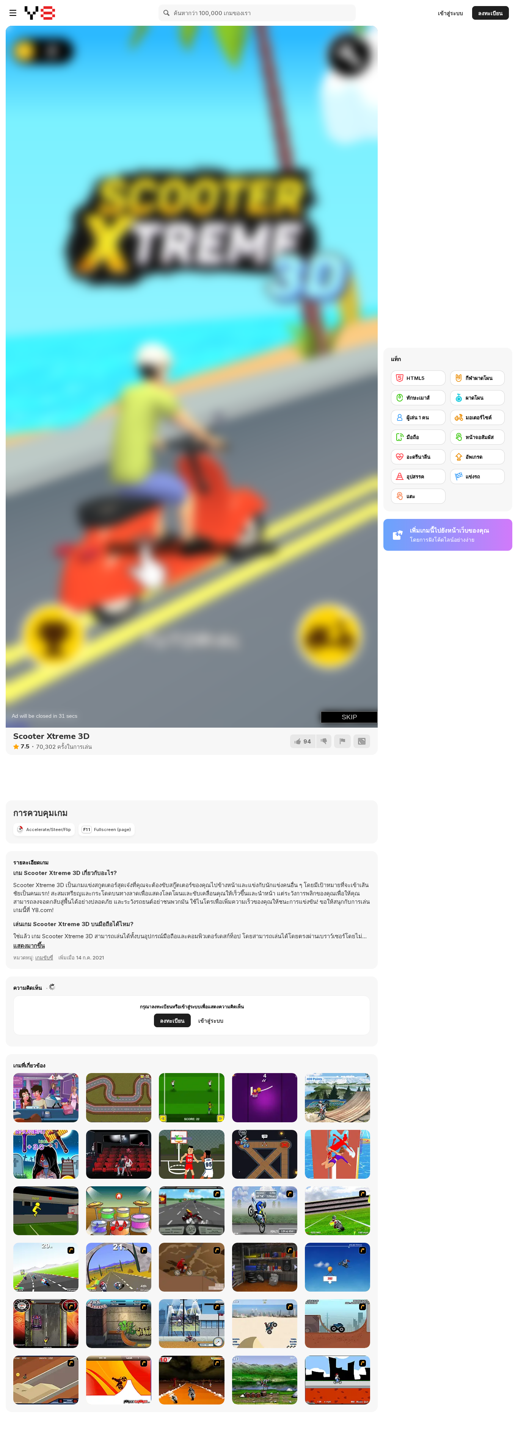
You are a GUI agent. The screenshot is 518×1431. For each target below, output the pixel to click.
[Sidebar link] (12, 12)
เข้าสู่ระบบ (450, 13)
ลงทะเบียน (490, 13)
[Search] (167, 13)
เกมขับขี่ (44, 958)
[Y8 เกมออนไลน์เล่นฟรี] (39, 13)
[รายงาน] (342, 741)
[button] (29, 946)
